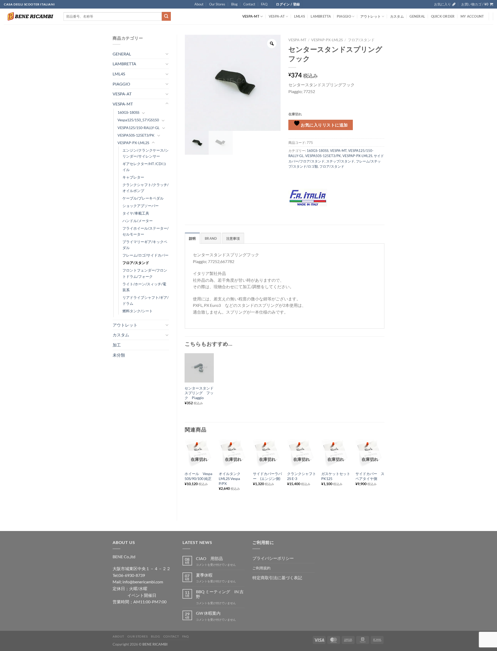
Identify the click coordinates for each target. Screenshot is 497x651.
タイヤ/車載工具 (135, 213)
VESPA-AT (277, 16)
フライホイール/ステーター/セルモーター (145, 231)
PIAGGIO (344, 16)
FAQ (264, 4)
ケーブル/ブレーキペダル (143, 198)
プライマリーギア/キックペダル (144, 244)
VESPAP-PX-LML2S (133, 142)
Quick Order (443, 16)
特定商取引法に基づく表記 (277, 577)
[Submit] (166, 16)
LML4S (299, 16)
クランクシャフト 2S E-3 (301, 476)
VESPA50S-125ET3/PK (136, 135)
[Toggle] (167, 54)
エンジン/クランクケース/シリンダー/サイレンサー (145, 153)
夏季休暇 (204, 574)
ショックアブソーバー (140, 205)
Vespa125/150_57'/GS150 (138, 120)
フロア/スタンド (135, 262)
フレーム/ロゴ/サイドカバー (145, 255)
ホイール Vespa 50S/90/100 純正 (199, 476)
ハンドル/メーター (137, 220)
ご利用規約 (261, 568)
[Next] (384, 475)
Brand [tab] (211, 238)
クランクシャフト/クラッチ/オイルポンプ (145, 187)
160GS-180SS (128, 112)
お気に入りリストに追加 (324, 125)
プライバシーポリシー (273, 558)
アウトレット (370, 16)
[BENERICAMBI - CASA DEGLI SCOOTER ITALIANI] (30, 16)
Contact (249, 4)
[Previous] (185, 475)
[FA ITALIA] (307, 197)
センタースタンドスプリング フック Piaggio (199, 393)
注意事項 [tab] (233, 238)
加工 (117, 344)
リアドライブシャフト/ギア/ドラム (145, 300)
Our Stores (217, 4)
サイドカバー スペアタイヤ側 (369, 476)
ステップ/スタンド (340, 161)
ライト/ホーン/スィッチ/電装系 (144, 287)
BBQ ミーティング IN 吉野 (220, 594)
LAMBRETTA (321, 16)
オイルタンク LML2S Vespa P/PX (231, 478)
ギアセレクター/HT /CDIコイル (144, 166)
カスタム (397, 16)
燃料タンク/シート (137, 311)
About (198, 4)
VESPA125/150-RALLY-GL (138, 127)
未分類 (119, 354)
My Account (472, 16)
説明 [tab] (192, 238)
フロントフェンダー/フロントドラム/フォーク (144, 273)
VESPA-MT (250, 16)
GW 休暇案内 (208, 613)
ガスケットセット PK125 (335, 476)
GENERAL (417, 16)
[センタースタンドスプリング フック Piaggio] (199, 367)
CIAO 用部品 (209, 558)
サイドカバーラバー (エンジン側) (267, 476)
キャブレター (133, 177)
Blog (234, 4)
